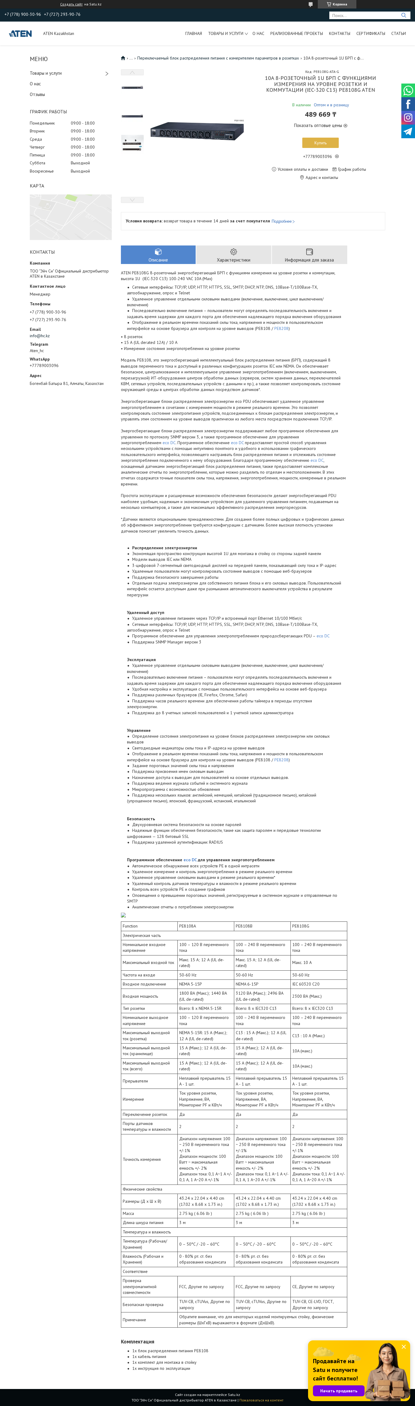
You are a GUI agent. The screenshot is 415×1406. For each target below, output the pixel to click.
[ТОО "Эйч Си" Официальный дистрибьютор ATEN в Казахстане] (21, 33)
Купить (320, 143)
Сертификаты (370, 33)
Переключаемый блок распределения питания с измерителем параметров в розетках (218, 58)
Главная (193, 33)
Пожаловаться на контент (261, 1400)
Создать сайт (71, 4)
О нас (258, 33)
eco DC (169, 442)
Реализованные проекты (296, 33)
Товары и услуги (225, 33)
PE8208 (281, 328)
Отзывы (37, 94)
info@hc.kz (40, 335)
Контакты (339, 33)
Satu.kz (234, 1394)
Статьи (398, 33)
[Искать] (403, 15)
